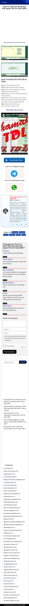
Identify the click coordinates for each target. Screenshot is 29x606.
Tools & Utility (8, 583)
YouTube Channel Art (10, 600)
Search (23, 362)
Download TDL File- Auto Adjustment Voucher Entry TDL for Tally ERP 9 (14, 415)
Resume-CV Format (10, 555)
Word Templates (9, 598)
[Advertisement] (14, 26)
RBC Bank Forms (9, 547)
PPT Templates (8, 538)
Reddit (18, 234)
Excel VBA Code (9, 491)
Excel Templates (9, 488)
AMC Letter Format (10, 471)
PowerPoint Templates (11, 536)
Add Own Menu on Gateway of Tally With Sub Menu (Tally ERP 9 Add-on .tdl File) (15, 408)
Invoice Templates (9, 510)
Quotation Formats (9, 544)
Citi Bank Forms (9, 482)
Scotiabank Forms (9, 564)
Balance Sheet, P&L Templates (13, 479)
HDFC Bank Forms (9, 502)
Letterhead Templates (10, 513)
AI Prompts (7, 468)
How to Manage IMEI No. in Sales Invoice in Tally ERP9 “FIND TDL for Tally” (15, 422)
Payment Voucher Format (12, 530)
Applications (8, 474)
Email (23, 234)
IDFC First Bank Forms (10, 507)
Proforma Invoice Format (11, 541)
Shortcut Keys (8, 567)
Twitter (6, 234)
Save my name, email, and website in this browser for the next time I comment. (15, 338)
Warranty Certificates (10, 595)
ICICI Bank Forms (9, 505)
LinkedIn (12, 234)
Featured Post (8, 496)
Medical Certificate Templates (13, 522)
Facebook (22, 232)
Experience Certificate (11, 493)
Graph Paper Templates (11, 499)
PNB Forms (7, 533)
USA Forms (7, 589)
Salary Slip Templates (10, 558)
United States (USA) (10, 586)
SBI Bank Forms (8, 561)
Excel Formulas (8, 485)
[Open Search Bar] (27, 2)
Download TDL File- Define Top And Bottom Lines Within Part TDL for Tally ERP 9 (15, 401)
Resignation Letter (9, 550)
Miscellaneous (8, 527)
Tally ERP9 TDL (8, 572)
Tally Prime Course (9, 575)
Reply (5, 256)
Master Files (7, 519)
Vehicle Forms (8, 592)
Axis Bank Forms (9, 477)
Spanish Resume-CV (10, 569)
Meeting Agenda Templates (12, 524)
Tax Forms (7, 581)
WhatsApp (15, 232)
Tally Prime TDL (9, 578)
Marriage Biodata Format (11, 516)
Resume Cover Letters (10, 553)
